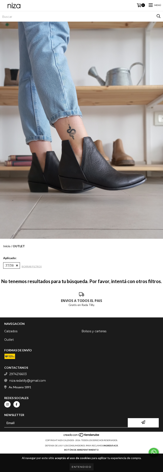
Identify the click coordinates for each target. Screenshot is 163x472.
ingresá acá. (110, 445)
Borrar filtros (32, 266)
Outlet (9, 340)
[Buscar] (158, 16)
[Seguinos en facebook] (16, 404)
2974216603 (18, 374)
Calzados (10, 331)
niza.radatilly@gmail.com (27, 381)
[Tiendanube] (81, 436)
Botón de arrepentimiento (81, 449)
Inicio (6, 246)
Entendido (81, 466)
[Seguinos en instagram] (7, 404)
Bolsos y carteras (94, 331)
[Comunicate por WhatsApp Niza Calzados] (154, 452)
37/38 (10, 265)
